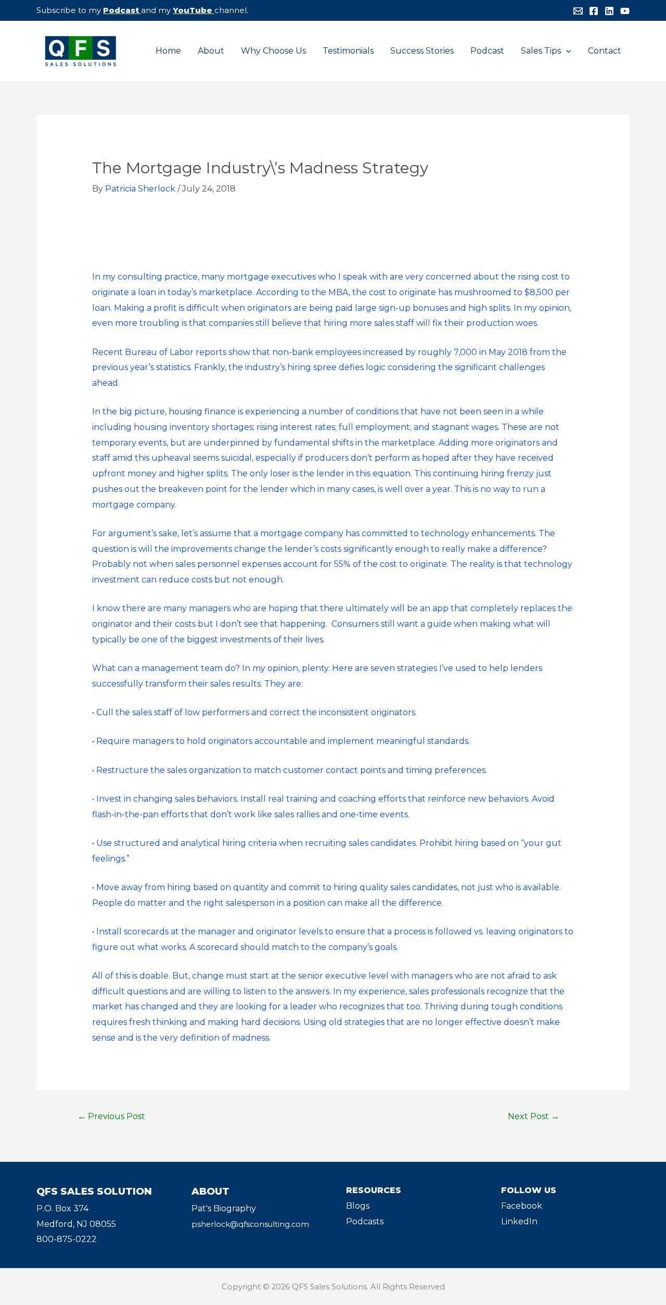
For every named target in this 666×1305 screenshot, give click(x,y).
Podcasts (364, 1221)
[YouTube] (625, 11)
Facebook (521, 1206)
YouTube (192, 10)
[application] (566, 51)
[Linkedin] (609, 11)
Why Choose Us (273, 51)
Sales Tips (541, 51)
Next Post (533, 1116)
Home (168, 51)
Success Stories (422, 51)
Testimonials (348, 51)
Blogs (357, 1206)
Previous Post (111, 1116)
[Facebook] (593, 11)
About (211, 51)
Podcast (121, 10)
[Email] (578, 11)
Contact (604, 51)
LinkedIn (519, 1221)
